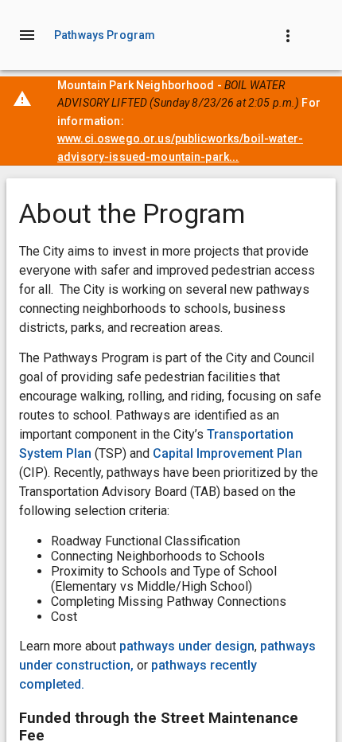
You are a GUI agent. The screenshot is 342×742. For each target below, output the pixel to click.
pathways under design (187, 646)
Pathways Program (104, 35)
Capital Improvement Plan (227, 453)
